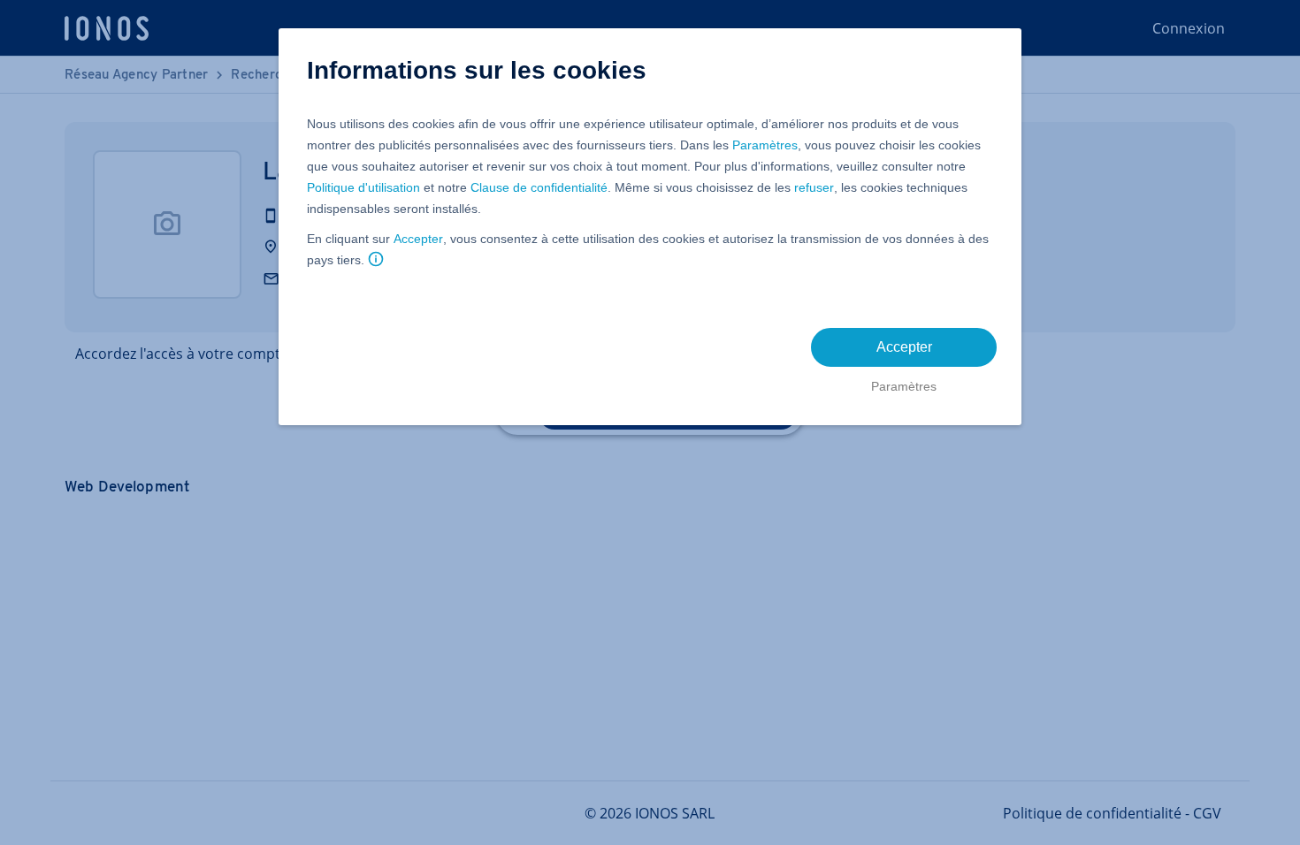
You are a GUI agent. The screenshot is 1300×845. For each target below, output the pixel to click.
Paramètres (765, 145)
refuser (814, 187)
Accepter (418, 239)
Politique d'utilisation (363, 187)
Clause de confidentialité (539, 187)
